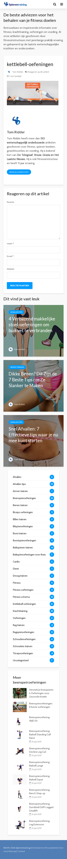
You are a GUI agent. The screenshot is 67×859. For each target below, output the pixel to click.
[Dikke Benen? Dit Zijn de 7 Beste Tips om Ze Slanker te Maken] (33, 385)
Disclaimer (39, 847)
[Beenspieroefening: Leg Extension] (20, 824)
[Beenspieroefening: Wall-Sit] (20, 720)
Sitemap (12, 851)
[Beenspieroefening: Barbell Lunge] (20, 765)
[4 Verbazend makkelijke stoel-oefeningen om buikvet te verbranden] (33, 330)
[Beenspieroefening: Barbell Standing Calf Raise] (20, 734)
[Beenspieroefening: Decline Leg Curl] (20, 751)
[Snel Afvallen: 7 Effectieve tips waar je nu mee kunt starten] (33, 440)
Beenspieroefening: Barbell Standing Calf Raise (40, 734)
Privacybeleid (51, 847)
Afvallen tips (16, 312)
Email (10, 256)
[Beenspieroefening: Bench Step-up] (20, 793)
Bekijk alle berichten (19, 172)
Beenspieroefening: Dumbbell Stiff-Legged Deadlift (41, 807)
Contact (21, 851)
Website (10, 269)
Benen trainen (17, 367)
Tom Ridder (17, 72)
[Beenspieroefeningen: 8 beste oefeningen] (20, 706)
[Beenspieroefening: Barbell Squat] (20, 779)
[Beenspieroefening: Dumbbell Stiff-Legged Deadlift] (20, 806)
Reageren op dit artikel (38, 72)
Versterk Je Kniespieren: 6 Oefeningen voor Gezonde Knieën (41, 693)
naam (10, 244)
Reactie (10, 202)
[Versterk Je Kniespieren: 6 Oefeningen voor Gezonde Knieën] (20, 693)
